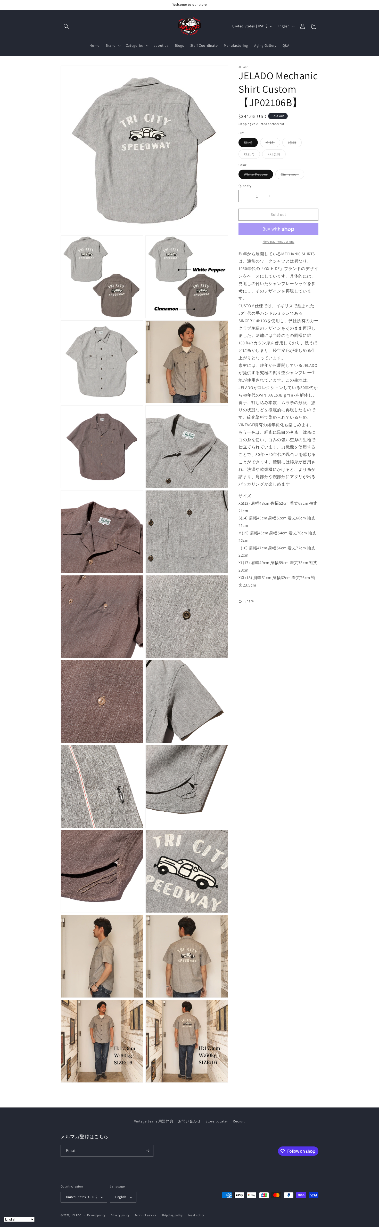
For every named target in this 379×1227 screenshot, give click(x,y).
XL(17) (252, 155)
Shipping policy (172, 1215)
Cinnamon (292, 175)
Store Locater (216, 1121)
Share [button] (249, 601)
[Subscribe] (147, 1151)
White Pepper (258, 175)
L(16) (295, 143)
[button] (66, 26)
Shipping (245, 124)
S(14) (251, 143)
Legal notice (196, 1215)
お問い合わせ (189, 1121)
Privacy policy (120, 1215)
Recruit (239, 1121)
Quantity (244, 186)
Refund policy (96, 1215)
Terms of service (145, 1215)
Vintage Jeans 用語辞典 (153, 1121)
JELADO (76, 1215)
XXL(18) (277, 155)
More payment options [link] (278, 241)
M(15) (273, 143)
